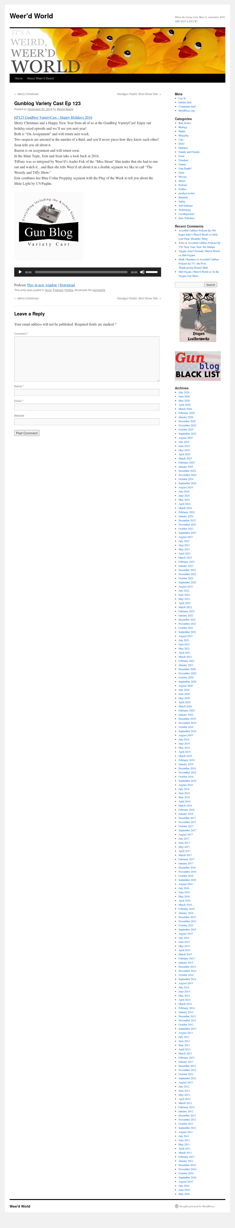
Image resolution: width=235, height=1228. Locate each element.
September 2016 (187, 880)
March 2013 (185, 1053)
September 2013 (187, 1028)
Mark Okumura (187, 259)
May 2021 (184, 648)
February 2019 (187, 760)
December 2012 (187, 1066)
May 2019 (184, 747)
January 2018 (186, 813)
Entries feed (185, 102)
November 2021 (187, 623)
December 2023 (187, 520)
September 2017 (187, 830)
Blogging (184, 135)
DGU (182, 143)
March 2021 (185, 656)
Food (181, 156)
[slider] (152, 271)
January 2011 (186, 1161)
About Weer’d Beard (40, 78)
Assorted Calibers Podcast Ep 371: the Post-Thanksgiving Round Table (199, 263)
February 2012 (187, 1107)
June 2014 (184, 991)
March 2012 (185, 1103)
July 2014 (184, 987)
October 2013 (186, 1024)
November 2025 (187, 425)
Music (182, 181)
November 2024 (187, 475)
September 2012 (187, 1078)
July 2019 (184, 739)
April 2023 (184, 553)
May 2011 (184, 1144)
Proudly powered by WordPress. (197, 1206)
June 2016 (184, 892)
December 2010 (187, 1165)
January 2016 (186, 913)
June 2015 (184, 942)
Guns (48, 290)
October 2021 (186, 627)
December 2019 (187, 718)
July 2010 (184, 1185)
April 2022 (184, 603)
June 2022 (184, 594)
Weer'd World (31, 15)
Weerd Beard (65, 109)
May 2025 (184, 450)
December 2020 (187, 669)
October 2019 (186, 727)
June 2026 (184, 396)
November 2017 (187, 822)
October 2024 (186, 479)
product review (187, 193)
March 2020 (185, 706)
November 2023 (187, 524)
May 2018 (184, 797)
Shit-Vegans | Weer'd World (193, 271)
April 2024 (184, 504)
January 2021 (186, 665)
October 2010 (186, 1173)
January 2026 (186, 417)
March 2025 (185, 458)
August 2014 (186, 983)
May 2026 (184, 400)
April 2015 (184, 950)
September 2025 (187, 433)
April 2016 (184, 900)
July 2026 (184, 392)
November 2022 (187, 574)
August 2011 (186, 1132)
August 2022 (186, 586)
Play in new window (42, 284)
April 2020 (184, 702)
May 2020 (184, 698)
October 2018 (186, 776)
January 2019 (186, 764)
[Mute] (142, 272)
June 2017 (184, 842)
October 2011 (186, 1123)
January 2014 (186, 1012)
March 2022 (185, 607)
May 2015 (184, 946)
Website (19, 415)
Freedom (183, 160)
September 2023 (187, 532)
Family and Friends (189, 152)
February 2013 (187, 1057)
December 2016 (187, 867)
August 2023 (186, 537)
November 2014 (187, 970)
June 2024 (184, 495)
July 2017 (184, 838)
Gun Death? (185, 168)
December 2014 (187, 966)
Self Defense (186, 205)
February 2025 (187, 462)
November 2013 (187, 1020)
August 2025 (186, 437)
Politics (68, 290)
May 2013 (184, 1045)
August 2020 (186, 685)
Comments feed (187, 106)
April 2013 (184, 1049)
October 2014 (186, 975)
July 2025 (184, 442)
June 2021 (184, 644)
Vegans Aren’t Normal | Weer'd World (199, 251)
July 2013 (184, 1037)
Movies (183, 176)
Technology (185, 209)
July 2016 (184, 888)
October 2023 (186, 528)
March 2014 (185, 1004)
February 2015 (187, 958)
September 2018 (187, 780)
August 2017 (186, 834)
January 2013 (186, 1061)
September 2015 (187, 929)
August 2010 (186, 1181)
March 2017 (185, 855)
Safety (182, 201)
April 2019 (184, 751)
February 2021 (187, 661)
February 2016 (187, 908)
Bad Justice (185, 123)
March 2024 (185, 508)
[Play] (20, 272)
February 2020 (187, 710)
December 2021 (187, 619)
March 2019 (185, 756)
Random (183, 197)
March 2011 (185, 1152)
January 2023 (186, 566)
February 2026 (187, 413)
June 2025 (184, 446)
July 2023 (184, 541)
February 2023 (187, 561)
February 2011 (187, 1156)
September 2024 (187, 483)
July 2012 (184, 1086)
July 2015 (184, 937)
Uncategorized (186, 214)
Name (19, 386)
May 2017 (184, 847)
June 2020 (184, 694)
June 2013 (184, 1041)
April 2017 (184, 851)
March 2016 (185, 904)
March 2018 (185, 805)
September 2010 (187, 1177)
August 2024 (186, 487)
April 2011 (184, 1148)
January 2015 (186, 962)
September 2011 (187, 1128)
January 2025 (186, 466)
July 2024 (184, 491)
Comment (21, 333)
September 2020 (187, 681)
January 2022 (186, 615)
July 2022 (184, 590)
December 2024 (187, 470)
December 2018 (187, 768)
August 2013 (186, 1032)
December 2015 (187, 917)
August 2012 (186, 1082)
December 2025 (187, 421)
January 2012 (186, 1111)
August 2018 (186, 785)
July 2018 (184, 789)
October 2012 (186, 1074)
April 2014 (184, 999)
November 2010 (187, 1169)
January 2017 (186, 863)
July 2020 (184, 689)
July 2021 (184, 640)
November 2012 (187, 1070)
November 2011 (187, 1119)
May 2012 (184, 1094)
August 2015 (186, 933)
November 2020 (187, 673)
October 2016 (186, 875)
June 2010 (184, 1189)
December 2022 (187, 570)
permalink (99, 290)
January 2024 (186, 516)
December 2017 (187, 818)
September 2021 (187, 632)
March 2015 (185, 954)
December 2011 (187, 1115)
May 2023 (184, 549)
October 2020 (186, 677)
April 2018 (184, 801)
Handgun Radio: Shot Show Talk (139, 94)
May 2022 (184, 599)
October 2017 (186, 826)
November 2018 (187, 772)
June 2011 (184, 1140)
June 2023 (184, 545)
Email (18, 401)
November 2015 (187, 921)
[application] (87, 272)
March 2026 (185, 408)
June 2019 (184, 743)
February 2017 (187, 859)
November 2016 (187, 871)
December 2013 (187, 1016)
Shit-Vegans (188, 255)
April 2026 (184, 404)
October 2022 (186, 578)
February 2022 (187, 611)
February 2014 (187, 1008)
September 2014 (187, 979)
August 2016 (186, 884)
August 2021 (186, 636)
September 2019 (187, 731)
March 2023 (185, 557)
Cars (181, 139)
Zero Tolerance (187, 218)
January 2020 (186, 714)
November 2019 (187, 723)
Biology (183, 127)
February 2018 (187, 809)
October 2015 (186, 925)
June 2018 (184, 793)
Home (18, 78)
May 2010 (184, 1194)
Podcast (58, 290)
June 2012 (184, 1090)
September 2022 (187, 582)
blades (182, 131)
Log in (182, 98)
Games (182, 164)
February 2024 (187, 512)
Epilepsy (183, 147)
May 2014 (184, 995)
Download (67, 284)
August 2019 (186, 735)
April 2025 (184, 454)
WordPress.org (187, 110)
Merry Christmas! (26, 94)
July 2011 (184, 1136)
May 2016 (184, 896)
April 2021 (184, 652)
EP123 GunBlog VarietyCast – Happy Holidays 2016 (53, 117)
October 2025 (186, 429)
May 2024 (184, 499)
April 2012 (184, 1099)
